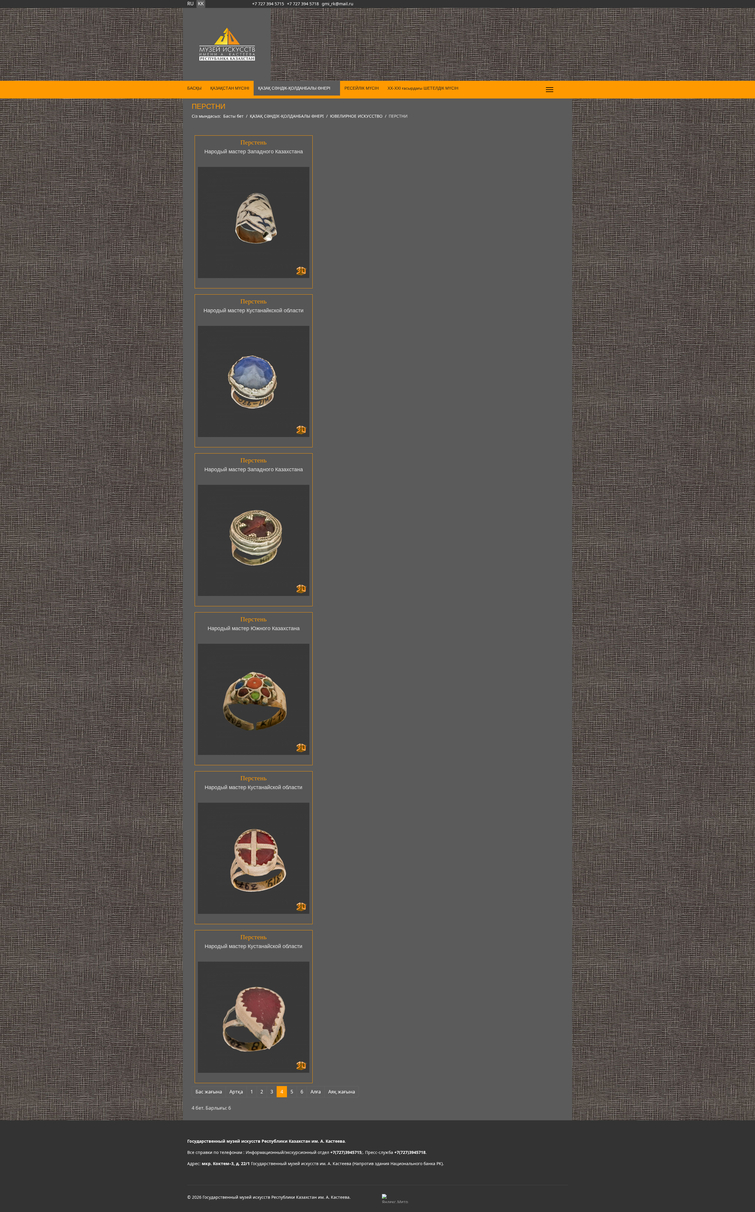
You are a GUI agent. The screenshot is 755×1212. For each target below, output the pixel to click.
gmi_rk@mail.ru (337, 3)
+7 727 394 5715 (268, 3)
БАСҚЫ (194, 88)
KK (201, 3)
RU (190, 3)
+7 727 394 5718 (303, 3)
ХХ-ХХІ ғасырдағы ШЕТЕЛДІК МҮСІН (423, 88)
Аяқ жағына (341, 1091)
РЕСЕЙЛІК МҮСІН (361, 88)
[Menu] (549, 89)
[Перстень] (253, 222)
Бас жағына (209, 1091)
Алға (316, 1091)
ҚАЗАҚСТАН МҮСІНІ (229, 88)
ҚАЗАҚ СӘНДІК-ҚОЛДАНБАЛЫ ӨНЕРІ (294, 88)
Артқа (236, 1091)
